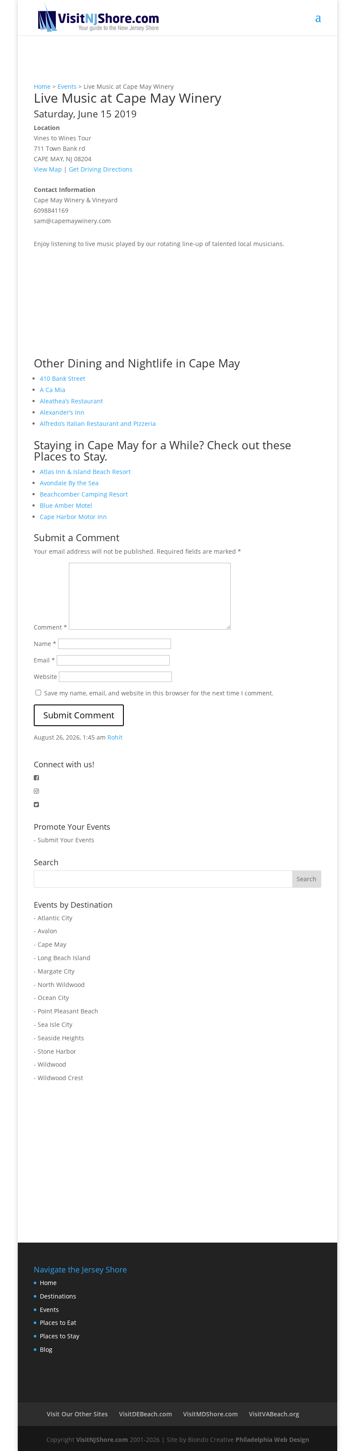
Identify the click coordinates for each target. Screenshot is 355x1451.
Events (67, 86)
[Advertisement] (99, 303)
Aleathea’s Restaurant (71, 401)
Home (42, 86)
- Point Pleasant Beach (66, 1011)
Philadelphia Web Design (272, 1439)
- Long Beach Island (62, 958)
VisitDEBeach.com (145, 1414)
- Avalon (45, 931)
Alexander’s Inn (62, 412)
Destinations (58, 1296)
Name (45, 643)
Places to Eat (58, 1322)
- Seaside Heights (59, 1038)
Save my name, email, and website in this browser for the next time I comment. (159, 693)
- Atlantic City (53, 918)
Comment (50, 627)
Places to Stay (59, 1336)
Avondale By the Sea (69, 483)
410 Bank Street (62, 378)
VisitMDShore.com (210, 1414)
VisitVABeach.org (274, 1414)
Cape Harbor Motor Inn (73, 517)
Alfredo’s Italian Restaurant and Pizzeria (98, 423)
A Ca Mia (52, 390)
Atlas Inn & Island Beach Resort (85, 471)
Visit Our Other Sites (77, 1414)
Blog (46, 1349)
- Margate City (54, 971)
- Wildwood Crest (58, 1078)
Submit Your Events (66, 840)
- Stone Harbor (55, 1051)
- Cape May (50, 944)
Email (44, 660)
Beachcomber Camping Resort (84, 494)
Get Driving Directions (100, 169)
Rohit (115, 737)
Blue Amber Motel (66, 505)
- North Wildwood (59, 984)
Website (45, 676)
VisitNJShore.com (102, 1439)
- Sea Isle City (53, 1024)
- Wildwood (50, 1064)
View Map (48, 169)
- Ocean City (51, 997)
